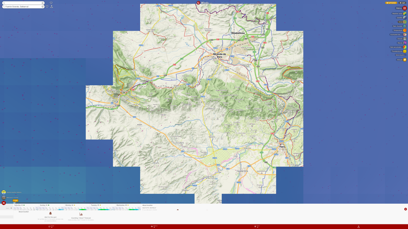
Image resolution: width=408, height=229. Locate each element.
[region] (204, 114)
